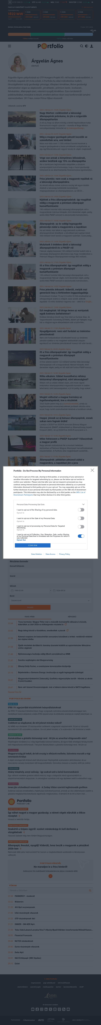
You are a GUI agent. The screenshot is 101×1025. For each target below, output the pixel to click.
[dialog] (50, 512)
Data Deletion (36, 554)
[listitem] (50, 504)
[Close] (93, 471)
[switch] (81, 509)
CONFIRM (32, 545)
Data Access (50, 554)
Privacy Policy (64, 554)
